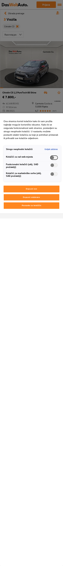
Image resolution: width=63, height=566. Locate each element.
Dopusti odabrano (31, 197)
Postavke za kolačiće (31, 205)
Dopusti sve (31, 189)
